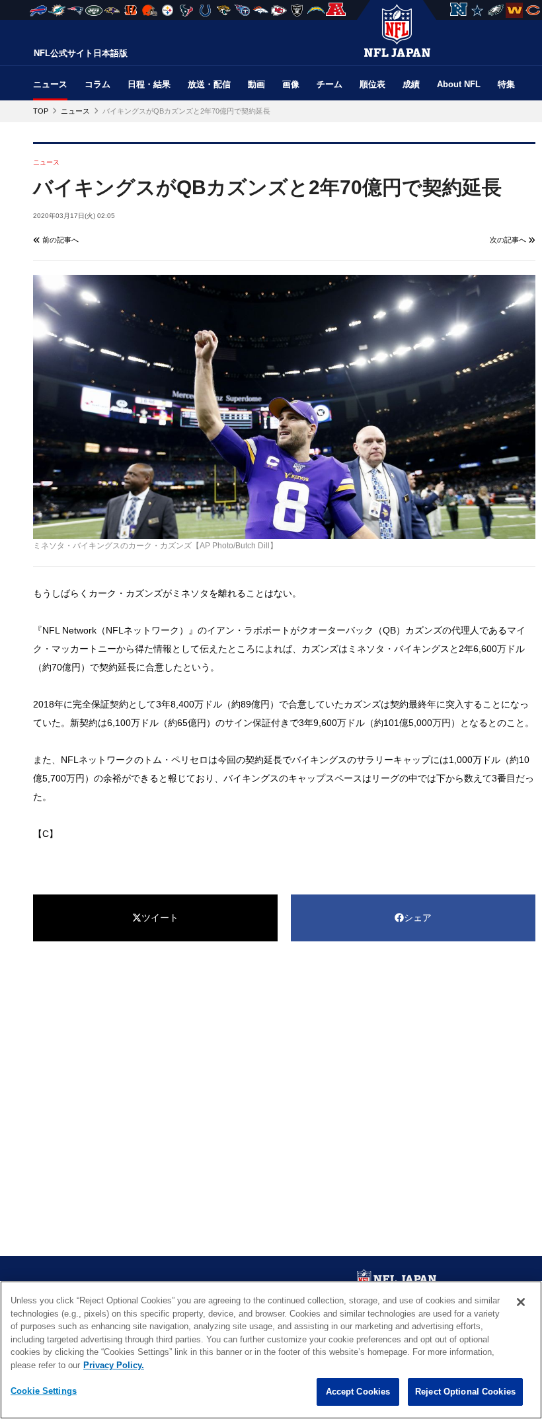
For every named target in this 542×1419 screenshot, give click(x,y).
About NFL (459, 84)
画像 (290, 84)
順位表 (372, 84)
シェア (418, 917)
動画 (256, 84)
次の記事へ (509, 240)
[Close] (520, 1302)
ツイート (159, 917)
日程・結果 (149, 84)
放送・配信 (209, 84)
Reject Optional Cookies (465, 1392)
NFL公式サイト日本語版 (81, 53)
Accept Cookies (358, 1392)
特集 (506, 84)
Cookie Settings (44, 1391)
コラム (97, 84)
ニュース (50, 84)
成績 (411, 84)
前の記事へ (59, 240)
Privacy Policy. (113, 1365)
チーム (329, 84)
